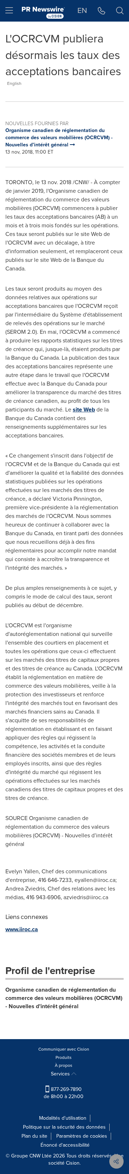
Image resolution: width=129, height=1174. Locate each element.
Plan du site (34, 1136)
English (14, 83)
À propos (63, 1065)
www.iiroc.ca (21, 929)
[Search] (120, 11)
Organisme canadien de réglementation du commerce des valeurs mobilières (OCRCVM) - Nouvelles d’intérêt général (64, 998)
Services (61, 1074)
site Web (84, 409)
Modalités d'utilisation (62, 1118)
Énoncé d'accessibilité (65, 1145)
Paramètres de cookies (81, 1136)
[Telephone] (101, 11)
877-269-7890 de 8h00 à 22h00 (63, 1093)
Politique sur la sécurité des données (64, 1127)
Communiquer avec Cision (63, 1049)
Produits (64, 1057)
